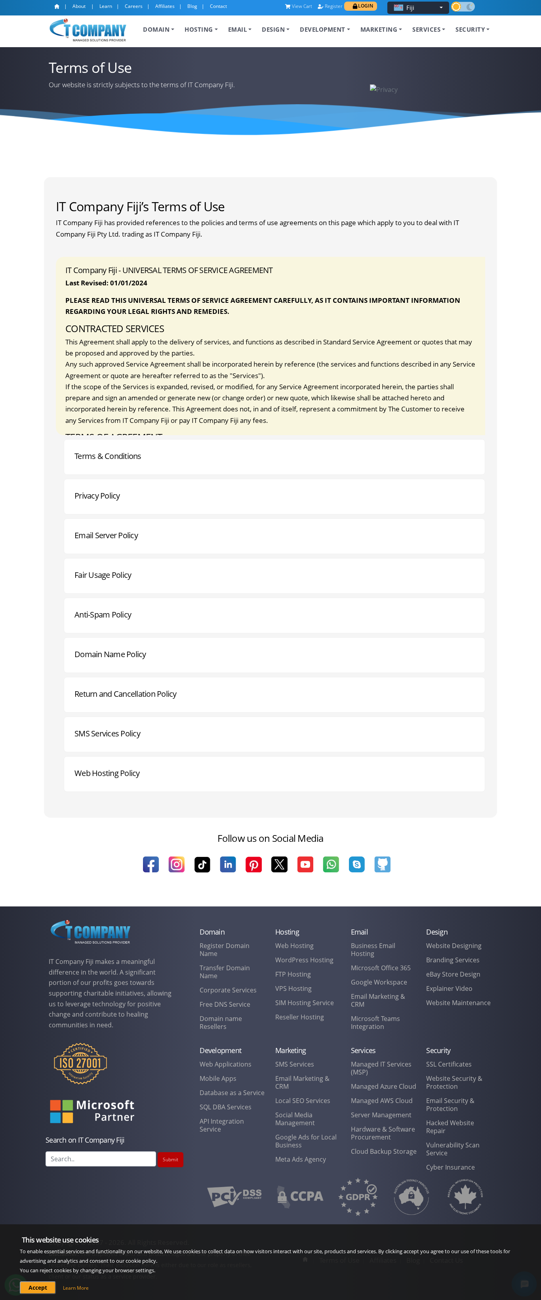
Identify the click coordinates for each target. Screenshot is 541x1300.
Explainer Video (449, 988)
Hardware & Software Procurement (383, 1133)
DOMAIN (156, 29)
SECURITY (470, 29)
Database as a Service (232, 1092)
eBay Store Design (453, 974)
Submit (170, 1159)
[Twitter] (279, 869)
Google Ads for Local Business (306, 1141)
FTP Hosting (293, 974)
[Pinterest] (254, 869)
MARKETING (379, 29)
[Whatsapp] (331, 869)
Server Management (381, 1115)
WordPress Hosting (304, 960)
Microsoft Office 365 (381, 968)
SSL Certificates (449, 1064)
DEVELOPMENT (322, 29)
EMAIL (237, 29)
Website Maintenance (458, 1002)
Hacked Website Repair (450, 1126)
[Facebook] (151, 869)
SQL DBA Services (225, 1107)
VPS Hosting (293, 988)
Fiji (410, 7)
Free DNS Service (225, 1004)
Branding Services (453, 960)
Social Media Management (295, 1119)
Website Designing (454, 945)
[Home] (58, 8)
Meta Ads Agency (300, 1159)
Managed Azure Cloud (383, 1086)
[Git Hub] (382, 869)
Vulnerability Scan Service (453, 1149)
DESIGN (273, 29)
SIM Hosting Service (304, 1002)
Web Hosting (294, 945)
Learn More (76, 1288)
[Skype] (357, 869)
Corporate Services (228, 990)
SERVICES (426, 29)
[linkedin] (228, 869)
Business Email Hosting (373, 949)
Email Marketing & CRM (378, 1000)
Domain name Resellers (221, 1022)
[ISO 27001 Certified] (80, 1069)
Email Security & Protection (450, 1104)
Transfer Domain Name (225, 972)
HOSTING (199, 29)
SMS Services (294, 1064)
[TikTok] (202, 869)
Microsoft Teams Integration (375, 1022)
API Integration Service (222, 1125)
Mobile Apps (218, 1078)
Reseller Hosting (299, 1017)
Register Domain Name (225, 949)
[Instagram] (176, 869)
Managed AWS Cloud (382, 1100)
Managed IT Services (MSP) (381, 1068)
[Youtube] (305, 869)
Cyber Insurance (450, 1167)
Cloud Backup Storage (384, 1151)
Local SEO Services (302, 1100)
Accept (38, 1287)
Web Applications (225, 1064)
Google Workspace (379, 982)
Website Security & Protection (454, 1082)
